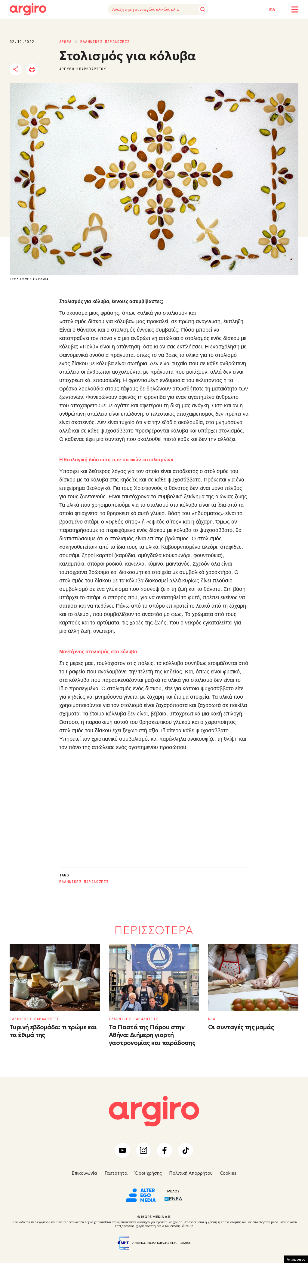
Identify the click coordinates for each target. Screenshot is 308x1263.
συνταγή (115, 439)
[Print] (32, 69)
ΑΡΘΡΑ (65, 42)
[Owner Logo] (141, 1195)
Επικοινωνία (84, 1173)
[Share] (16, 69)
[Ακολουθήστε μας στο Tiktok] (185, 1150)
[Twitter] (50, 70)
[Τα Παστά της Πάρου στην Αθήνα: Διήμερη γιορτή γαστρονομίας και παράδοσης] (154, 977)
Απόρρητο (296, 1259)
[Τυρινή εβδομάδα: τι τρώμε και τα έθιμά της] (55, 977)
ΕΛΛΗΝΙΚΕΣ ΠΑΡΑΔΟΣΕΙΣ (105, 42)
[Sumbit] (203, 9)
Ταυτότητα (116, 1173)
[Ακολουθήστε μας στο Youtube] (122, 1150)
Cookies (228, 1173)
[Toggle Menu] (294, 9)
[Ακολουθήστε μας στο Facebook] (164, 1150)
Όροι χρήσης (148, 1173)
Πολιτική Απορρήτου (191, 1173)
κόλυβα (179, 431)
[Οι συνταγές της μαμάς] (253, 977)
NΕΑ (212, 1019)
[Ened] (173, 1198)
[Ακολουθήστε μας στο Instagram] (143, 1150)
